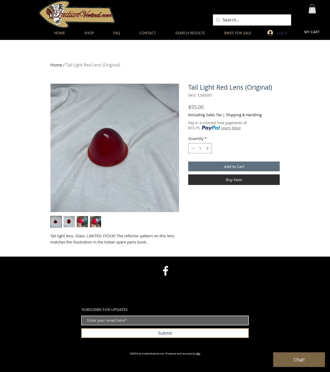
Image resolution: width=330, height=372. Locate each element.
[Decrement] (192, 148)
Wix (198, 353)
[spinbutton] (200, 148)
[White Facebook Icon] (165, 270)
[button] (312, 8)
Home (56, 65)
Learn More (231, 127)
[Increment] (207, 148)
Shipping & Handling (244, 114)
